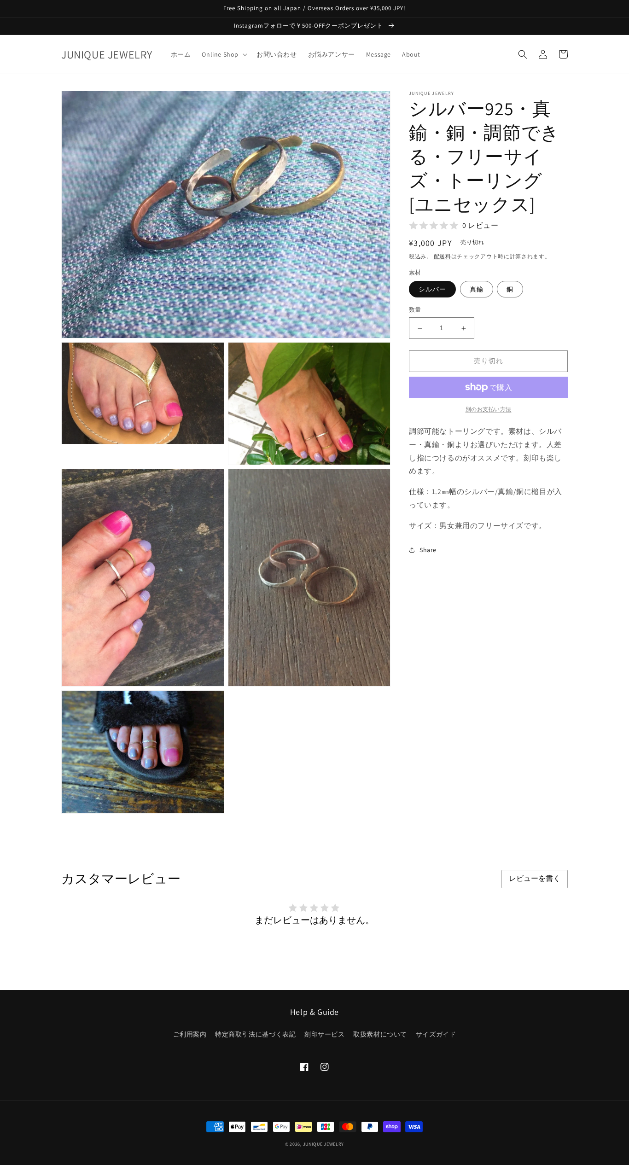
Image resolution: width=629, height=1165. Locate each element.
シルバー (432, 289)
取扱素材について (380, 1034)
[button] (223, 54)
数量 (415, 310)
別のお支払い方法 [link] (489, 409)
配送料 (442, 256)
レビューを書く (534, 878)
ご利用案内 (190, 1034)
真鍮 (476, 289)
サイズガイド (436, 1034)
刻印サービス (324, 1034)
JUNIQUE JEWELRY (323, 1144)
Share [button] (428, 550)
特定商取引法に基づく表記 (255, 1034)
